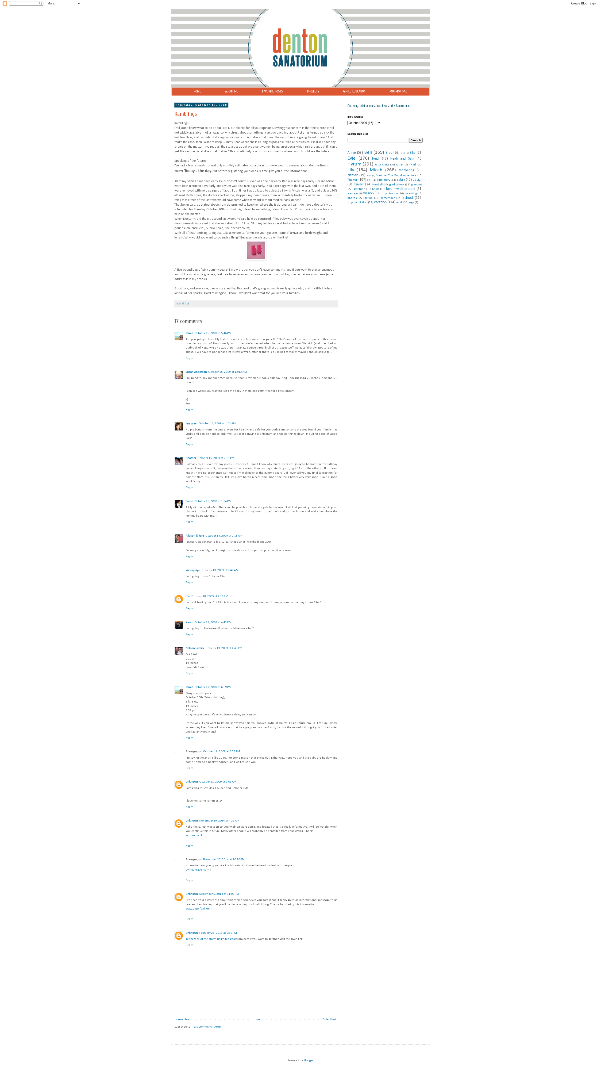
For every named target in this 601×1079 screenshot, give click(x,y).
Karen (189, 622)
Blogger (308, 1060)
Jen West (191, 423)
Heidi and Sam (402, 159)
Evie (351, 158)
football (377, 184)
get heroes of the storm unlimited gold (211, 939)
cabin (401, 180)
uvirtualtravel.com (197, 869)
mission (368, 193)
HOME (197, 91)
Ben (368, 152)
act (368, 180)
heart (375, 189)
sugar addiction (357, 202)
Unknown (192, 781)
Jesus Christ (382, 164)
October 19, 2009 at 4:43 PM (223, 648)
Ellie (413, 153)
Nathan (352, 175)
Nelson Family (195, 648)
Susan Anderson (196, 371)
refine (369, 198)
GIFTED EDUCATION (354, 91)
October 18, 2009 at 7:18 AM (224, 535)
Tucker (352, 180)
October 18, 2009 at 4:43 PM (213, 622)
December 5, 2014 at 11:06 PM (219, 893)
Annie (351, 153)
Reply (189, 358)
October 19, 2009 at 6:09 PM (213, 687)
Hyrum (354, 164)
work (399, 202)
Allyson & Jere (195, 535)
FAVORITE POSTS (272, 91)
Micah (376, 170)
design (418, 180)
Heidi (375, 159)
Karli (413, 164)
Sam (369, 175)
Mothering (406, 170)
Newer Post (183, 1019)
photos (352, 198)
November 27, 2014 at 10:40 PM (224, 859)
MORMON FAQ (398, 91)
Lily (350, 170)
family (358, 184)
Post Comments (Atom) (207, 1026)
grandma (417, 184)
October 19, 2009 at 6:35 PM (221, 751)
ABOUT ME (231, 91)
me (188, 596)
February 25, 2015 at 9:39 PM (218, 932)
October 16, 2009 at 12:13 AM (227, 371)
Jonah (400, 164)
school (408, 198)
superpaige (193, 570)
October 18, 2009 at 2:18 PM (209, 596)
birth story (383, 179)
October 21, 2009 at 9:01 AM (217, 781)
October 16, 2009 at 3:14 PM (213, 501)
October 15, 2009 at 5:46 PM (213, 333)
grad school (397, 184)
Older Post (329, 1019)
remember (388, 198)
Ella (403, 153)
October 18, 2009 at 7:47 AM (220, 570)
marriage (352, 193)
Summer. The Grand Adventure (396, 175)
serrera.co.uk (194, 835)
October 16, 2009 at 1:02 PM (217, 423)
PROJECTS (313, 91)
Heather (191, 458)
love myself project (401, 189)
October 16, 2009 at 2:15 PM (215, 458)
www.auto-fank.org (198, 908)
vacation (380, 202)
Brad (388, 153)
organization (390, 193)
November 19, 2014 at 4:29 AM (219, 820)
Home (257, 1019)
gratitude (359, 189)
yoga (411, 202)
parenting (411, 193)
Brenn (189, 501)
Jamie (189, 333)
